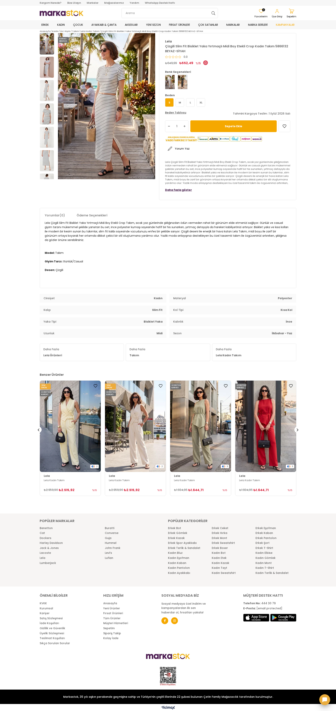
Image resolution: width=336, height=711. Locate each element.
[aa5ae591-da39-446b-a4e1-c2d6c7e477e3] (168, 676)
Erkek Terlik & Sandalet (184, 548)
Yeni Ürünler (111, 608)
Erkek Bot (174, 528)
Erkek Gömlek (177, 533)
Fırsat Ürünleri (113, 613)
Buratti (109, 528)
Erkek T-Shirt (264, 548)
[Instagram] (174, 620)
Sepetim (109, 628)
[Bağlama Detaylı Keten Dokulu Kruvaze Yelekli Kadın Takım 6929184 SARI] (70, 426)
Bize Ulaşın (74, 3)
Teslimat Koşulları (52, 638)
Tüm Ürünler (112, 618)
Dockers (45, 538)
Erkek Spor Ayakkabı (182, 543)
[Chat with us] (324, 699)
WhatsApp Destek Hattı (160, 3)
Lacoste (45, 553)
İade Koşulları (49, 623)
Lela (42, 558)
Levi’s (108, 553)
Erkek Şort (263, 543)
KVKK (43, 603)
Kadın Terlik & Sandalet (272, 573)
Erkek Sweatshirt (223, 543)
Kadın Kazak (220, 563)
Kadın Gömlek (266, 558)
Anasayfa (110, 603)
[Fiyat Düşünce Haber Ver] (205, 62)
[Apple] (256, 618)
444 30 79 (259, 603)
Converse (111, 533)
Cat (42, 533)
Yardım (134, 3)
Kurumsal (46, 608)
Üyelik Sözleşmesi (52, 633)
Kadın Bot (219, 553)
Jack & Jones (49, 548)
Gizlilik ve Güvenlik (52, 628)
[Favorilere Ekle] (284, 126)
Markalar (92, 3)
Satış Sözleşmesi (51, 618)
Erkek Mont (219, 538)
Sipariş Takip (112, 633)
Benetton (46, 528)
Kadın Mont (264, 563)
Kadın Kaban (177, 563)
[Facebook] (164, 620)
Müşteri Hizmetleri (115, 623)
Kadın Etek (219, 558)
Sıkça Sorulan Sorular (55, 643)
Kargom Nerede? (50, 3)
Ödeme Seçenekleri (92, 215)
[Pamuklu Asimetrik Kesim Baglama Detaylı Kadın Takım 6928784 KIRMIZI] (265, 426)
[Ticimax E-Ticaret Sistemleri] (168, 708)
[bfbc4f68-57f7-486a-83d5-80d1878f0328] (168, 656)
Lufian (109, 558)
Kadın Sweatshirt (224, 573)
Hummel (110, 543)
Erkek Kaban (264, 533)
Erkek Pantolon (266, 538)
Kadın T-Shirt (265, 568)
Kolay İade (110, 638)
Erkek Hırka (219, 533)
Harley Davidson (51, 543)
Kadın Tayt (219, 568)
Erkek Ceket (220, 528)
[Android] (283, 618)
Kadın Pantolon (179, 568)
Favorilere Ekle (95, 386)
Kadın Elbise (264, 553)
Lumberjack (48, 563)
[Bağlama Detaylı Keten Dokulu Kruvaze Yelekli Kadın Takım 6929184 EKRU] (135, 426)
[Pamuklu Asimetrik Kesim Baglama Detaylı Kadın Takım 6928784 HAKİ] (200, 426)
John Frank (112, 548)
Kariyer (45, 613)
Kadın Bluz (175, 553)
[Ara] (213, 13)
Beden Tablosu (175, 113)
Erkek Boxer (220, 548)
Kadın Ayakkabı (179, 573)
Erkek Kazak (176, 538)
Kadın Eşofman (178, 558)
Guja (108, 538)
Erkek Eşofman (266, 528)
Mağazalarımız (114, 3)
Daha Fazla (52, 352)
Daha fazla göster (178, 190)
